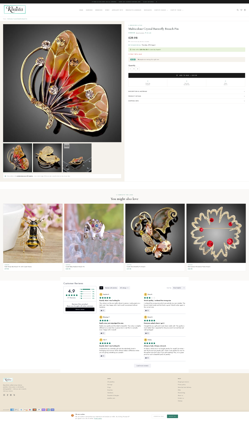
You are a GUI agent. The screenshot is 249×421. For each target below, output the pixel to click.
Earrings (89, 10)
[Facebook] (8, 395)
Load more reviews (142, 366)
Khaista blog (181, 393)
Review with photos (111, 288)
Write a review (79, 309)
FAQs (179, 390)
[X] (14, 395)
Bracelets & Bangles (133, 10)
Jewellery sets (111, 398)
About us (180, 395)
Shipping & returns (183, 382)
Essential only (159, 416)
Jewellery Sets (117, 10)
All (101, 288)
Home (81, 10)
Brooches (99, 10)
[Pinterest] (11, 395)
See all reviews (140, 33)
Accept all (172, 416)
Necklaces (148, 10)
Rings (107, 10)
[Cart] (245, 10)
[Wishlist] (241, 10)
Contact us (181, 398)
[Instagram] (4, 395)
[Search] (238, 10)
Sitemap (180, 401)
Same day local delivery (184, 387)
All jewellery (110, 382)
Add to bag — (188, 75)
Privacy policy (98, 418)
